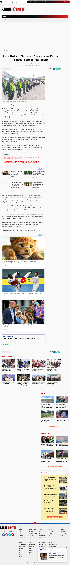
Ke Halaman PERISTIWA (54, 466)
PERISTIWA (45, 433)
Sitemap (63, 531)
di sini (38, 230)
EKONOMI (51, 533)
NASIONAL (41, 540)
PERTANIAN (32, 546)
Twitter (10, 537)
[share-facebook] (54, 69)
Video (6, 20)
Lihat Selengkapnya (54, 517)
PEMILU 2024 (32, 544)
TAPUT (30, 552)
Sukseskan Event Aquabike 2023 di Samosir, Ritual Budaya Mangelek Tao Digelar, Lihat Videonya (47, 406)
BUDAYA (31, 531)
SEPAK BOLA (32, 550)
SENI (20, 550)
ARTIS (50, 529)
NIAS (30, 542)
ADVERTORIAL (32, 529)
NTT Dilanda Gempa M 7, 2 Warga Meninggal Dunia (50, 479)
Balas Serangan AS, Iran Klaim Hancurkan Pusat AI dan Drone (62, 446)
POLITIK (21, 548)
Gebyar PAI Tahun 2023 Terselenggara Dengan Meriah (49, 510)
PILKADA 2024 (42, 546)
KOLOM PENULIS (23, 538)
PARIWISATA (22, 544)
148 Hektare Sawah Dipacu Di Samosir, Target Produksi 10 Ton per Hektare (50, 487)
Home (5, 2)
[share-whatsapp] (59, 69)
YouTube (13, 537)
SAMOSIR (5, 344)
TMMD (20, 554)
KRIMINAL (41, 538)
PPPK (30, 548)
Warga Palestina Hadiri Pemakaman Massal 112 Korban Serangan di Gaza (47, 446)
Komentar (7, 68)
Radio (62, 535)
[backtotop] (35, 523)
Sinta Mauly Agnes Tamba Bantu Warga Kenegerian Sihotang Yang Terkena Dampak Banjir (61, 406)
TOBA (30, 554)
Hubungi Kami (64, 533)
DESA (20, 533)
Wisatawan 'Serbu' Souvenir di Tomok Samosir (60, 420)
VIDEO (43, 393)
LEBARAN (21, 540)
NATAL (50, 540)
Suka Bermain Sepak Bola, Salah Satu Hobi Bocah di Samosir (46, 420)
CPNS (40, 531)
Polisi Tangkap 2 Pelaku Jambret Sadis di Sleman (19, 338)
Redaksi (63, 529)
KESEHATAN (41, 535)
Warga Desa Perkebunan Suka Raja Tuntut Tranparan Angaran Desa (50, 494)
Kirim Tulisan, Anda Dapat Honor (49, 501)
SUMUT (20, 552)
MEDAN (31, 540)
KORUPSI (31, 538)
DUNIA (40, 533)
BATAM (20, 531)
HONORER (21, 535)
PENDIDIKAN (42, 544)
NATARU (21, 542)
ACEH (20, 529)
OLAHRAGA (41, 542)
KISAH (50, 535)
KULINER (50, 538)
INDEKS (5, 16)
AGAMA (40, 529)
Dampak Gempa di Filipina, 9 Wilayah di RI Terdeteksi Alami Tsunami (47, 460)
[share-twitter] (56, 69)
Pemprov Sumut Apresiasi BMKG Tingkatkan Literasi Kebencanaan (47, 2)
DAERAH (50, 531)
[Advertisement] (37, 25)
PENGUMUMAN (52, 544)
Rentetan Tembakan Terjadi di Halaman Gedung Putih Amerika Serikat (61, 460)
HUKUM (31, 535)
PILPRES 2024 (52, 546)
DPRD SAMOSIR (33, 533)
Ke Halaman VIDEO (54, 426)
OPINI (50, 542)
